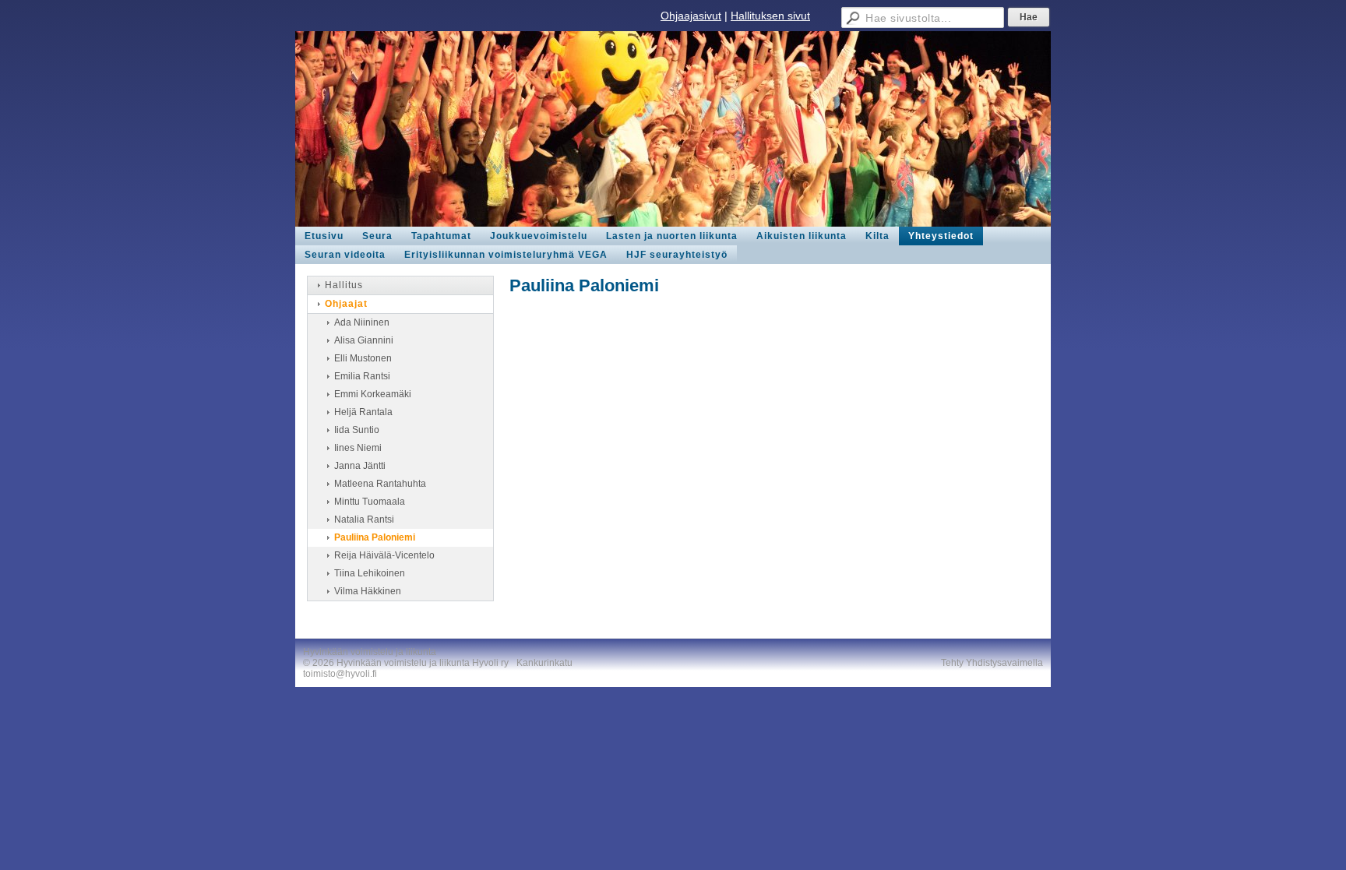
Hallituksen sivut (770, 15)
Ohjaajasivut (691, 15)
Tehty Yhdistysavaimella (992, 662)
